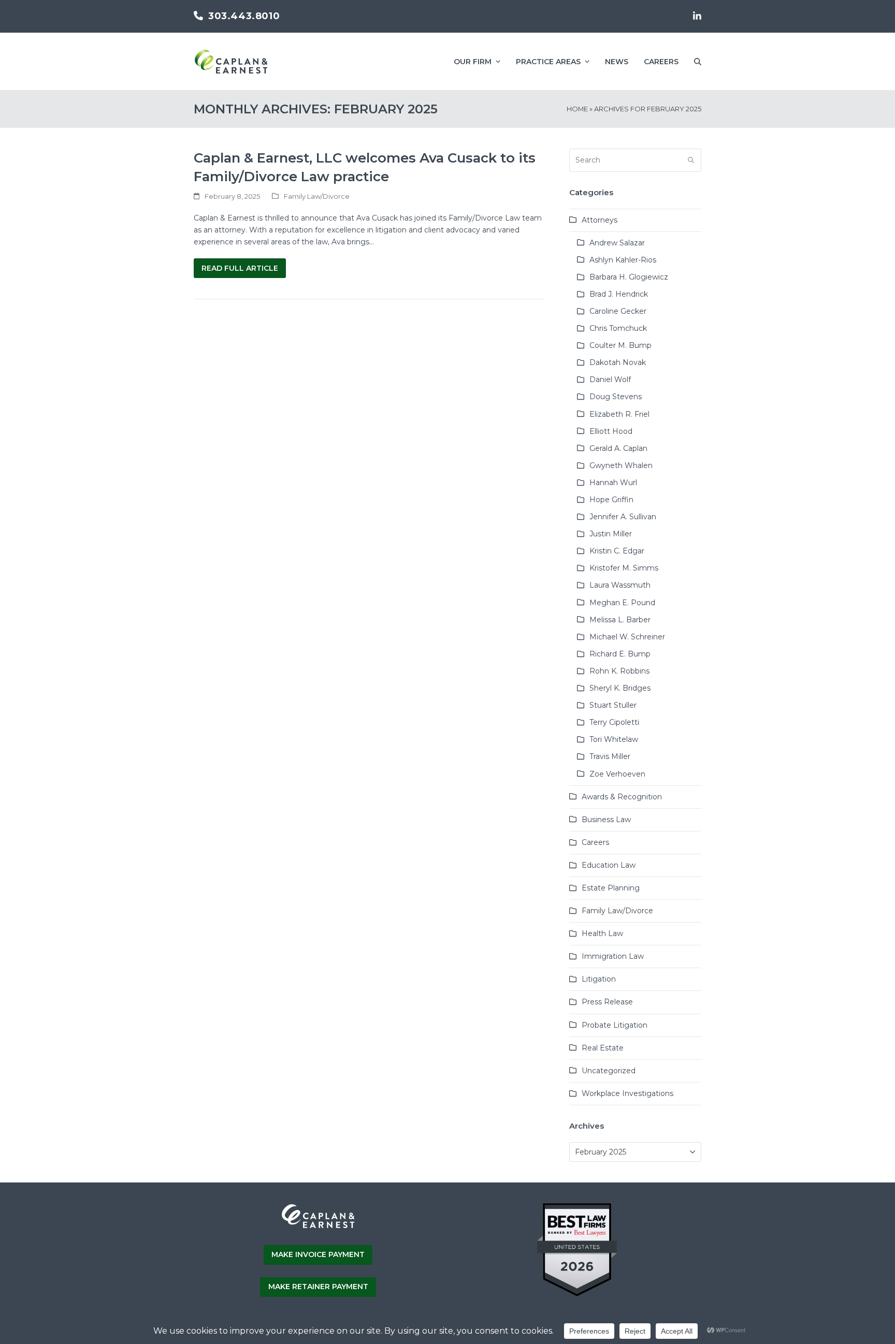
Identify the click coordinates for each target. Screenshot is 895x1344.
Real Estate (603, 1048)
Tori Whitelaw (613, 739)
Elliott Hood (610, 431)
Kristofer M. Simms (623, 568)
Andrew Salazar (617, 242)
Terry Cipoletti (614, 722)
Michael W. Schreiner (627, 636)
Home (577, 109)
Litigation (599, 979)
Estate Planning (611, 888)
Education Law (609, 865)
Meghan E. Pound (622, 602)
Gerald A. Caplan (618, 448)
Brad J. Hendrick (618, 294)
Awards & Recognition (622, 796)
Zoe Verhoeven (617, 774)
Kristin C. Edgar (616, 551)
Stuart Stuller (613, 705)
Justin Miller (610, 533)
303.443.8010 (244, 16)
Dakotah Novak (617, 362)
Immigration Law (613, 956)
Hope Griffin (611, 499)
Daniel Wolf (610, 379)
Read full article (239, 268)
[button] (697, 62)
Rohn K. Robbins (619, 671)
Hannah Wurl (613, 482)
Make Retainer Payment (318, 1286)
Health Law (602, 933)
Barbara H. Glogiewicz (628, 277)
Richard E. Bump (620, 654)
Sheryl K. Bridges (620, 688)
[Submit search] (691, 160)
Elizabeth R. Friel (619, 414)
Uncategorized (609, 1070)
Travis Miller (609, 756)
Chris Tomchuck (618, 328)
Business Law (606, 819)
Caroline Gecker (617, 311)
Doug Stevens (615, 396)
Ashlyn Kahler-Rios (622, 260)
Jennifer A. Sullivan (622, 516)
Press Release (607, 1001)
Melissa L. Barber (620, 619)
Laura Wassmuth (620, 585)
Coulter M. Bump (620, 345)
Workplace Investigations (627, 1093)
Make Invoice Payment (318, 1254)
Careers (595, 842)
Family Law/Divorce (317, 196)
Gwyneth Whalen (621, 465)
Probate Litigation (614, 1025)
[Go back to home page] (318, 1226)
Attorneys (599, 220)
